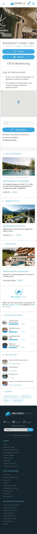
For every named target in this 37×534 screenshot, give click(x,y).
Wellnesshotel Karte (9, 447)
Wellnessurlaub (26, 397)
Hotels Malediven (8, 521)
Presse (5, 444)
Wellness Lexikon (8, 458)
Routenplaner (21, 130)
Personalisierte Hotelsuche (10, 452)
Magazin (5, 483)
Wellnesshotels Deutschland (11, 505)
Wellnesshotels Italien (9, 516)
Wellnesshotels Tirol (9, 513)
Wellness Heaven (8, 491)
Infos (8, 35)
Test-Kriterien (7, 475)
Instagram (28, 422)
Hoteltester (6, 480)
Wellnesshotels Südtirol (10, 518)
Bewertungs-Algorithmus (10, 477)
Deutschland (28, 46)
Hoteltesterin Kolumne (9, 485)
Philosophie (6, 493)
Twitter (8, 422)
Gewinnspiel (6, 461)
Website (20, 57)
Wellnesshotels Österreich (10, 510)
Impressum (6, 466)
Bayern (19, 46)
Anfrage (20, 51)
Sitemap (5, 524)
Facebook (18, 422)
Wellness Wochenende (10, 397)
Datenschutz (15, 466)
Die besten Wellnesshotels (10, 450)
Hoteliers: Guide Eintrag (10, 463)
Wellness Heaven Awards (10, 488)
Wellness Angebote (9, 455)
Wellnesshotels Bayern (9, 508)
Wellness (6, 401)
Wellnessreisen (18, 401)
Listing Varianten (8, 496)
